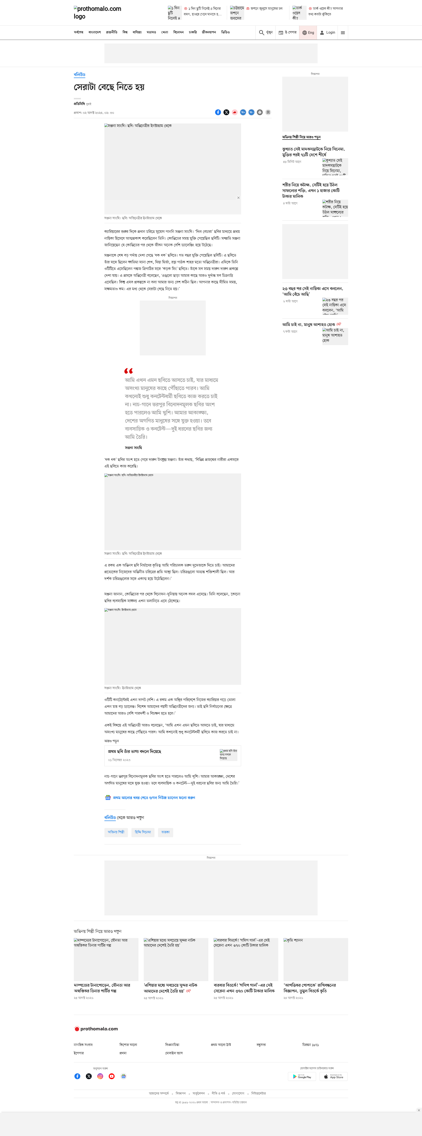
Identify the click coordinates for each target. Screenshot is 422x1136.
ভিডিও (225, 32)
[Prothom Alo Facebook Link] (79, 1077)
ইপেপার (79, 1053)
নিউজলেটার (258, 1094)
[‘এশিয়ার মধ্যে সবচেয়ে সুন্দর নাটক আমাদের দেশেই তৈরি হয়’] (176, 959)
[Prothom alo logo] (96, 1030)
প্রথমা (123, 1053)
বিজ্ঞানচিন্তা (172, 1045)
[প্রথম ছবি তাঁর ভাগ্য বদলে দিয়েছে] (228, 755)
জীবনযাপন (209, 32)
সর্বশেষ (78, 32)
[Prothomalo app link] (301, 1077)
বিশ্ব (125, 32)
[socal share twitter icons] (227, 114)
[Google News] (123, 1077)
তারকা (166, 832)
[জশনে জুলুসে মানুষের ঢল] (237, 13)
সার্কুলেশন (199, 1094)
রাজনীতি (111, 32)
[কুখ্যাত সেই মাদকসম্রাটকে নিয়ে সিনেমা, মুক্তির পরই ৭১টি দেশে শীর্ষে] (335, 166)
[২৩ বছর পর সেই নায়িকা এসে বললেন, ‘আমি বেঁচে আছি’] (335, 306)
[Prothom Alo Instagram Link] (102, 1077)
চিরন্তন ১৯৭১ (310, 1045)
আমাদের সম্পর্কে (159, 1094)
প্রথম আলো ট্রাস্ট (221, 1045)
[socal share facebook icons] (219, 114)
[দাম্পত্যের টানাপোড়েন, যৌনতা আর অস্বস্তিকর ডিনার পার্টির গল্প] (106, 959)
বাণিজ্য (137, 32)
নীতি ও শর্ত (218, 1094)
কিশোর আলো (128, 1045)
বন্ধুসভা (261, 1045)
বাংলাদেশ (95, 32)
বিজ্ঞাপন (181, 1094)
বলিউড (79, 75)
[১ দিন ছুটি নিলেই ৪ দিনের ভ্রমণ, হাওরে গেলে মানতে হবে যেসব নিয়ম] (175, 13)
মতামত (151, 32)
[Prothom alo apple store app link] (333, 1077)
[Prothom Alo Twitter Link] (91, 1077)
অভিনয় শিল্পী (116, 832)
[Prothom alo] (103, 13)
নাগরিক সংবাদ (83, 1045)
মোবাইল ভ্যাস (174, 1053)
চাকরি (193, 32)
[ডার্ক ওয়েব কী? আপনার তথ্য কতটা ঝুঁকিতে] (300, 13)
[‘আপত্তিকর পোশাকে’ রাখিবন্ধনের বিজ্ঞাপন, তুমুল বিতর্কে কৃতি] (316, 959)
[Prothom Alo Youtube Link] (114, 1077)
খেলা (164, 32)
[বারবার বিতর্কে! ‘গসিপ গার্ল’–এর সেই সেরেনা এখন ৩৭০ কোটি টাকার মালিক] (246, 959)
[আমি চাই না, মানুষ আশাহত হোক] (335, 336)
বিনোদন (178, 32)
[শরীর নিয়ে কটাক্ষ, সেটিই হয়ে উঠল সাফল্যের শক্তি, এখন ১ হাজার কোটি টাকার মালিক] (335, 208)
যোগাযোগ (238, 1094)
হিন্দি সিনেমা (143, 832)
